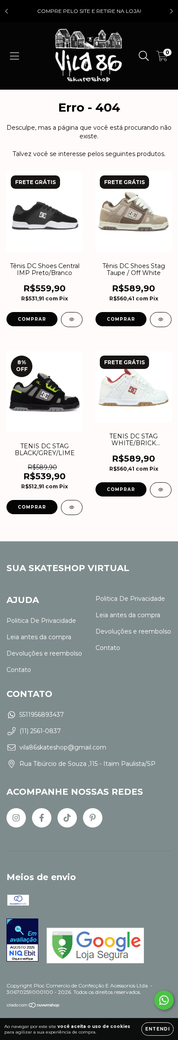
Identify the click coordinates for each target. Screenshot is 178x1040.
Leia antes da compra (38, 637)
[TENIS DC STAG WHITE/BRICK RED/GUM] (161, 489)
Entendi (157, 1029)
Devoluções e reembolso (44, 653)
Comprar (32, 319)
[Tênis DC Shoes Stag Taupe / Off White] (161, 319)
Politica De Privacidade (41, 621)
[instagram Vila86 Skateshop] (16, 818)
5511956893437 (41, 714)
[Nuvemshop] (33, 1006)
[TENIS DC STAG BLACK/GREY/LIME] (72, 507)
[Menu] (14, 56)
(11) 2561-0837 (40, 731)
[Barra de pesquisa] (144, 56)
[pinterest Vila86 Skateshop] (92, 818)
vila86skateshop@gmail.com (62, 747)
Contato (18, 670)
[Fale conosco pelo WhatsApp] (164, 1000)
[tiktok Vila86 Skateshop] (67, 818)
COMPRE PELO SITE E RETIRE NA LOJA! (89, 11)
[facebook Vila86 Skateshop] (41, 818)
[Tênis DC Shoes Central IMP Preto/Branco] (72, 319)
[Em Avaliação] (22, 940)
